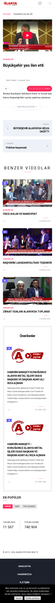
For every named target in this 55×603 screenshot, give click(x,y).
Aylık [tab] (17, 506)
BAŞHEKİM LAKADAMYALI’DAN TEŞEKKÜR (27, 262)
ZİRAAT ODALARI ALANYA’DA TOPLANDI (26, 311)
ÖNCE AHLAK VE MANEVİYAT (20, 213)
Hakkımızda (24, 574)
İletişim (24, 582)
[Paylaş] (6, 88)
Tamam (18, 598)
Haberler (8, 59)
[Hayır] (51, 593)
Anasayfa (7, 14)
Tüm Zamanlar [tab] (29, 506)
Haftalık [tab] (8, 506)
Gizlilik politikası (33, 598)
